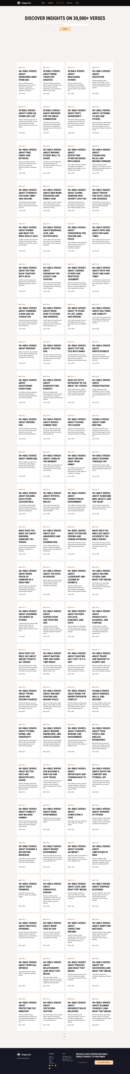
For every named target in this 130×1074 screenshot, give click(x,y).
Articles (69, 3)
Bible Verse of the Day (67, 1057)
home (43, 3)
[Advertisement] (65, 46)
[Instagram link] (55, 1065)
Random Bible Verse (67, 1056)
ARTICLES (50, 1059)
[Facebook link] (49, 1065)
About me (51, 1061)
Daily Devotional (66, 1059)
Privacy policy (52, 1063)
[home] (24, 3)
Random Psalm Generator (68, 1060)
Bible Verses (59, 3)
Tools (77, 3)
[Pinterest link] (52, 1065)
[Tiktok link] (49, 1068)
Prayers (50, 3)
